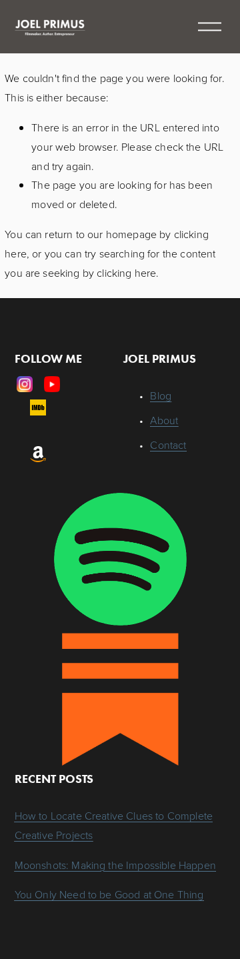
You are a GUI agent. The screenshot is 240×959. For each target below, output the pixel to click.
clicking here (126, 272)
